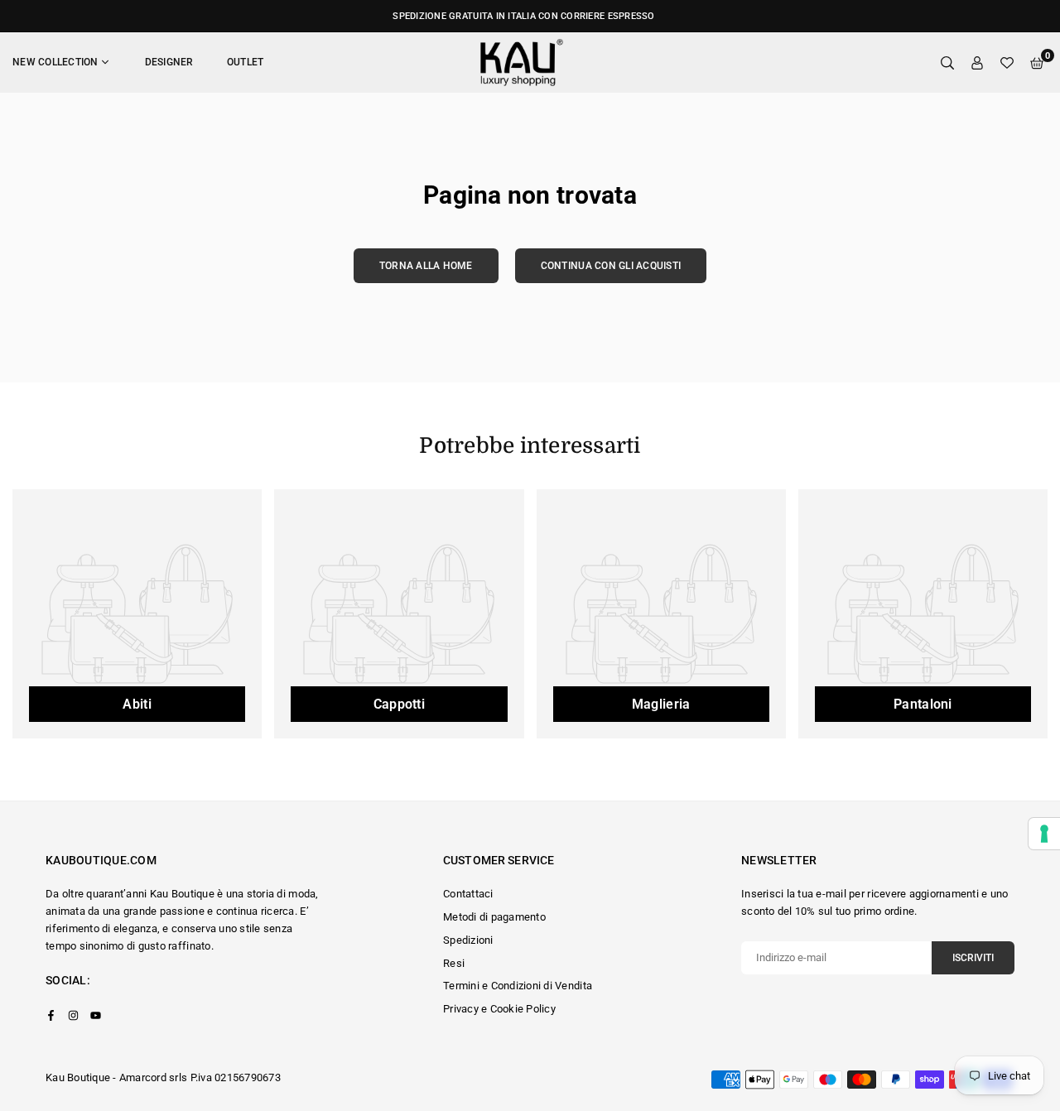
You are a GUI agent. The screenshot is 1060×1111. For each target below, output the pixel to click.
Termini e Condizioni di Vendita (517, 985)
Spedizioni (468, 940)
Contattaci (468, 893)
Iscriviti (973, 958)
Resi (454, 963)
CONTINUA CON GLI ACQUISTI (611, 266)
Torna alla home (426, 266)
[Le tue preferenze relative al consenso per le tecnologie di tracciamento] (1044, 833)
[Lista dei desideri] (1007, 62)
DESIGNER (169, 62)
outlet (245, 62)
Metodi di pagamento (494, 917)
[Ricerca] (947, 62)
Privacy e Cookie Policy (499, 1009)
